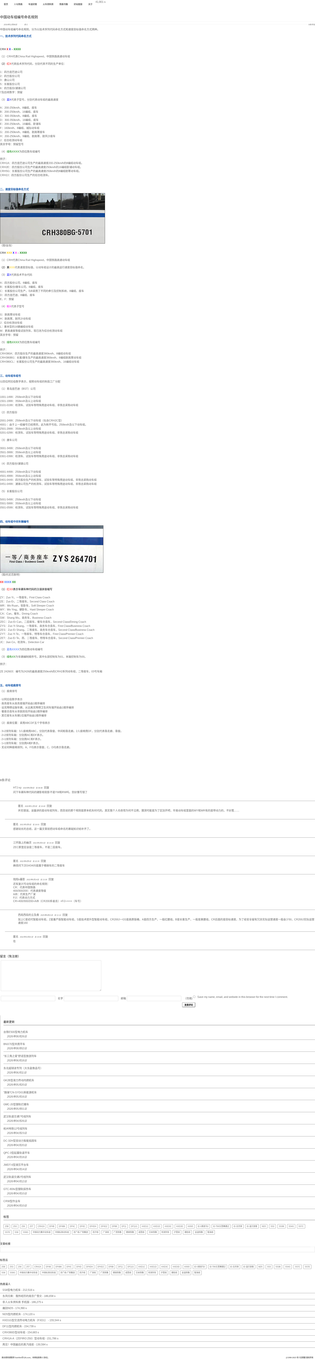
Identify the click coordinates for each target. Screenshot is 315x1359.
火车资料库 (48, 4)
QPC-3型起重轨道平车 (16, 1152)
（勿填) (188, 998)
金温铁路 (199, 1232)
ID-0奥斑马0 (203, 1226)
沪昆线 (177, 1232)
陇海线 (210, 1232)
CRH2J (4, 175)
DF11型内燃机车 (12, 1326)
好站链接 (78, 4)
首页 (6, 4)
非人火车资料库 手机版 (15, 1302)
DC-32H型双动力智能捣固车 (20, 1140)
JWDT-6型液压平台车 (16, 1164)
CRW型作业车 (11, 1201)
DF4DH (93, 1226)
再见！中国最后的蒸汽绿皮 (18, 1344)
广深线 (106, 1232)
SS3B (281, 1226)
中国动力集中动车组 (42, 1232)
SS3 (272, 1226)
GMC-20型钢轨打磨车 (16, 1104)
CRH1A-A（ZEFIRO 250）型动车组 (23, 1338)
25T (31, 1226)
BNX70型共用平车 (14, 1044)
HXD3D (179, 1226)
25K (23, 1226)
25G (15, 1226)
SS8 (16, 1232)
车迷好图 (32, 4)
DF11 (124, 1226)
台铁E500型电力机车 (15, 1032)
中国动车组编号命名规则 (19, 17)
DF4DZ (104, 1226)
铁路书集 (63, 4)
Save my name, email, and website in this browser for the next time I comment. (242, 997)
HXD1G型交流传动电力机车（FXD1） (24, 1320)
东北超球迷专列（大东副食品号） (23, 1068)
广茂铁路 (117, 1232)
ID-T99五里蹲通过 (221, 1226)
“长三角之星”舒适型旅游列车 (20, 1056)
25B (7, 1226)
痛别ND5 (7, 1308)
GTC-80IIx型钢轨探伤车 (17, 1189)
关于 (90, 4)
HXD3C (168, 1226)
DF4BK (62, 1226)
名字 (60, 998)
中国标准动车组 (62, 1232)
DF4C (72, 1226)
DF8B (114, 1226)
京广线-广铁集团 (81, 1232)
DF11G (134, 1226)
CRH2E (4, 167)
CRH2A (41, 1226)
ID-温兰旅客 (252, 1226)
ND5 (264, 1226)
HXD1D (156, 1226)
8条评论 (312, 25)
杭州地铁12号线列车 (15, 1128)
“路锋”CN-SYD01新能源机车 (20, 1092)
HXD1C (145, 1226)
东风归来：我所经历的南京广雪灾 (22, 1296)
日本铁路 (153, 1232)
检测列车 (165, 1232)
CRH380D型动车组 (13, 1332)
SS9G (25, 1232)
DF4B (51, 1226)
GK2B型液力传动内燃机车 (18, 1080)
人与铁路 (18, 4)
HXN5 (190, 1226)
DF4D (82, 1226)
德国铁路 (130, 1232)
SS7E (7, 1232)
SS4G (291, 1226)
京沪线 (95, 1232)
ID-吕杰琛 (238, 1226)
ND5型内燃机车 (11, 1314)
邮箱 (123, 998)
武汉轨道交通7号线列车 (17, 1116)
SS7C (301, 1226)
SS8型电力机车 (11, 1290)
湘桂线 (187, 1232)
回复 (46, 787)
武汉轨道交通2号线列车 (17, 1177)
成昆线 (141, 1232)
